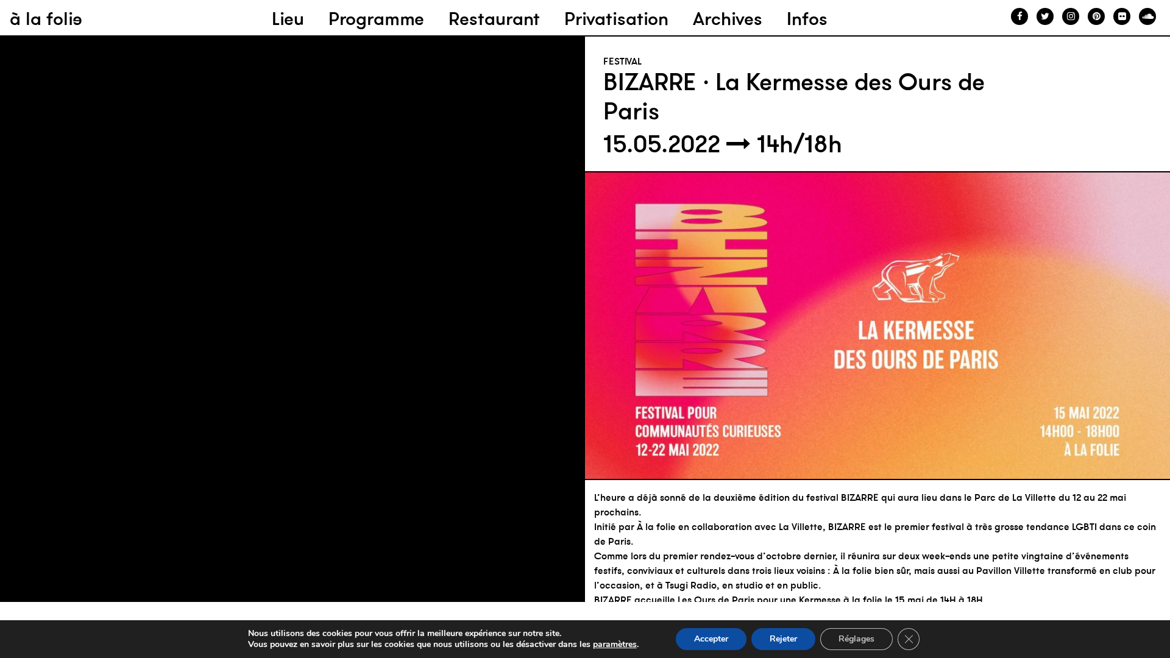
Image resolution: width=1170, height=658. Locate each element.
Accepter (711, 639)
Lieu (288, 18)
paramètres (615, 644)
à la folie (46, 18)
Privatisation (616, 18)
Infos (807, 18)
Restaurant (494, 18)
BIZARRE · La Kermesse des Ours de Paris (794, 96)
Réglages (856, 639)
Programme (376, 18)
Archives (727, 18)
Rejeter (783, 639)
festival (622, 61)
